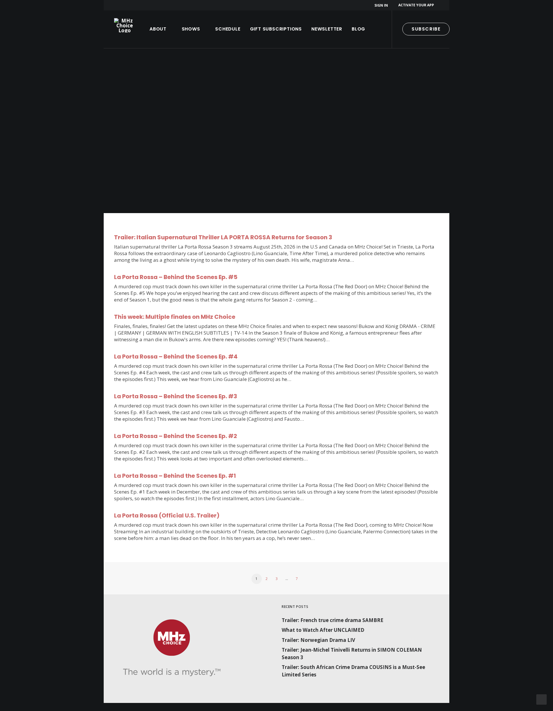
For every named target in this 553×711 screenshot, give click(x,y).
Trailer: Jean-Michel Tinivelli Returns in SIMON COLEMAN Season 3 (352, 653)
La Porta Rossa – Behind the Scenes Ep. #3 (175, 396)
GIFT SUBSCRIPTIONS (276, 29)
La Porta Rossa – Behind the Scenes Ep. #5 (175, 277)
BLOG (358, 29)
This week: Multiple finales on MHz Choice (174, 317)
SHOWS (191, 29)
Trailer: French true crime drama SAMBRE (332, 620)
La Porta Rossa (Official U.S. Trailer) (166, 515)
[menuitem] (382, 5)
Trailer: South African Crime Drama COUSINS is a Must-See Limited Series (353, 671)
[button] (465, 29)
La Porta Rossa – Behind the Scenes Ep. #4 (176, 356)
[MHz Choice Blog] (124, 25)
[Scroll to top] (541, 699)
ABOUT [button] (157, 29)
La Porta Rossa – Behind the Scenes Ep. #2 (175, 436)
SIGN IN (381, 5)
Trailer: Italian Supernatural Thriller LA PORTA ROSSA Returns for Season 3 (223, 237)
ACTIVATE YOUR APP (416, 5)
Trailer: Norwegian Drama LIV (318, 640)
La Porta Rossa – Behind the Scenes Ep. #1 (175, 476)
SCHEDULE (227, 29)
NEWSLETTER (326, 29)
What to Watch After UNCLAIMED (323, 630)
